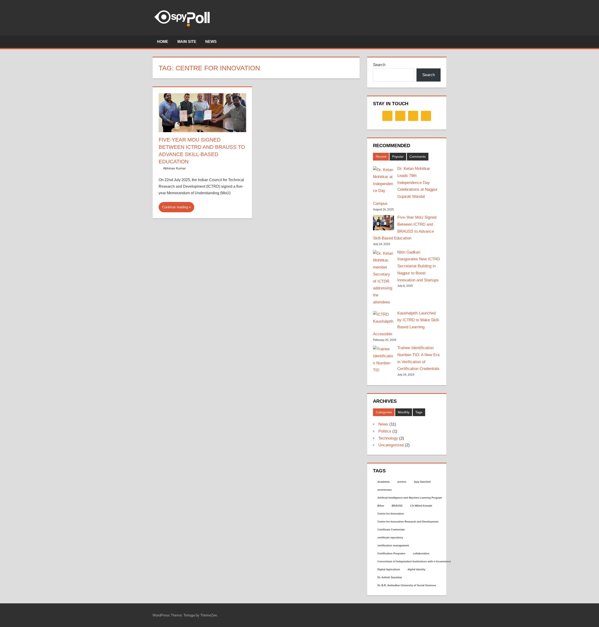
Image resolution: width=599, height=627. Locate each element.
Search (379, 65)
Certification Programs (391, 553)
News (211, 42)
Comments (417, 156)
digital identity (416, 569)
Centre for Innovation (390, 513)
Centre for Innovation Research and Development (407, 521)
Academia (383, 481)
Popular (398, 156)
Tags (418, 412)
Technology (388, 438)
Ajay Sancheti (422, 481)
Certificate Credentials (391, 529)
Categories (384, 412)
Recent (381, 156)
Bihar (380, 505)
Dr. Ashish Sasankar (389, 577)
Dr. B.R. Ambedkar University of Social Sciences (406, 585)
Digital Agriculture (388, 569)
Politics (384, 431)
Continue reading (175, 207)
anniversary (384, 489)
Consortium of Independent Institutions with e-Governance (414, 561)
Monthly (403, 412)
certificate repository (390, 537)
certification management (393, 545)
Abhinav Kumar (174, 168)
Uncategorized (391, 445)
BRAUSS (397, 505)
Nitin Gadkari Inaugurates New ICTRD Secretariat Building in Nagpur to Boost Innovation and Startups (418, 266)
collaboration (421, 553)
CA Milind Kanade (421, 505)
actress (401, 481)
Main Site (186, 42)
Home (162, 42)
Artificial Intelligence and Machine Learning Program (409, 497)
